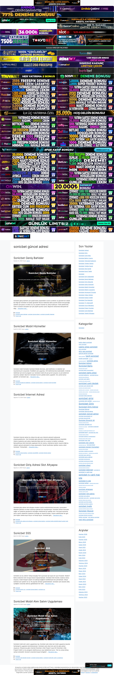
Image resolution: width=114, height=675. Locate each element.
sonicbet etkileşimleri (83, 393)
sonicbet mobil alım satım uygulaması (53, 657)
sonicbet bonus (94, 375)
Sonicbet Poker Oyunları (86, 308)
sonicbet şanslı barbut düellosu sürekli (86, 513)
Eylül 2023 (82, 589)
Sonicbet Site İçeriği (85, 269)
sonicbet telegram (86, 470)
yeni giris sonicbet (86, 520)
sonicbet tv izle (85, 481)
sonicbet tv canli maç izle (89, 476)
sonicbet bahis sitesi (88, 373)
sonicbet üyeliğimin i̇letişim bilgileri (86, 508)
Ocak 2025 (82, 547)
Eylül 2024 (82, 558)
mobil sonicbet (83, 358)
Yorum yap (18, 316)
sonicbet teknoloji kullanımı (84, 467)
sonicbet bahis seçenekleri (86, 370)
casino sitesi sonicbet (88, 347)
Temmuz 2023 (83, 595)
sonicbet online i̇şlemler (83, 449)
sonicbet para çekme (85, 457)
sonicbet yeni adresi (84, 496)
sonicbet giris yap (96, 401)
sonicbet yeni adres (87, 494)
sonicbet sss (41, 589)
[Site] (28, 82)
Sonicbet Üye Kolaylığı (86, 300)
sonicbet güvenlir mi (85, 424)
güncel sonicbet (82, 356)
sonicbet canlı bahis (84, 379)
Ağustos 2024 (83, 560)
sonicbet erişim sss (20, 589)
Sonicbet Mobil (91, 445)
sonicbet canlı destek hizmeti (22, 657)
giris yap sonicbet (85, 351)
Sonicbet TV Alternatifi (86, 303)
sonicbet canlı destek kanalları (85, 387)
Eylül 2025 (82, 537)
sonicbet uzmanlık (82, 487)
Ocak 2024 (82, 579)
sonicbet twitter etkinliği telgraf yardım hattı (57, 521)
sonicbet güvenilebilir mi (85, 416)
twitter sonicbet (83, 517)
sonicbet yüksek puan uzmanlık (85, 500)
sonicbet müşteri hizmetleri (89, 447)
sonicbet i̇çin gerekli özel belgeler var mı (87, 430)
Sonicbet (17, 312)
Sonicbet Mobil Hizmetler (30, 326)
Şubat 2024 (82, 576)
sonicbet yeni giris (84, 498)
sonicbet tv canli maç (85, 472)
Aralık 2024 (82, 550)
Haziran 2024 (83, 566)
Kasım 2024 (82, 552)
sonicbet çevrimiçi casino (86, 504)
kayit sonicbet (92, 356)
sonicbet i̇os (81, 428)
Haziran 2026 (83, 534)
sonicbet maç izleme (86, 443)
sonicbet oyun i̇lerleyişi (83, 453)
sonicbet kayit (83, 432)
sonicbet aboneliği (82, 361)
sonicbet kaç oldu (93, 432)
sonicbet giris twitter (85, 401)
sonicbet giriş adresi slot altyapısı (24, 521)
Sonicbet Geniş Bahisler (29, 258)
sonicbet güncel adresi (34, 314)
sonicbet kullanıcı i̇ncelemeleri (87, 436)
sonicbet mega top (82, 445)
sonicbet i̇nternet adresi (45, 453)
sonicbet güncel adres (86, 411)
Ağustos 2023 (83, 592)
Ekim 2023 (82, 587)
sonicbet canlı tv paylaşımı (84, 389)
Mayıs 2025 (82, 542)
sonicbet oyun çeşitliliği (93, 453)
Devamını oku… (22, 308)
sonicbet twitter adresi (93, 483)
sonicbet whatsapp (86, 489)
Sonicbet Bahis (85, 366)
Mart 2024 (82, 573)
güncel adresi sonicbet (86, 353)
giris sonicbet (82, 349)
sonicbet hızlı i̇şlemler (83, 426)
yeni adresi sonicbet (93, 517)
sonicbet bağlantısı (84, 375)
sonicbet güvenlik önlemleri (47, 314)
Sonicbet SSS (22, 533)
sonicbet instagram (93, 426)
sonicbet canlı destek (88, 383)
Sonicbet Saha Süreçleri (86, 284)
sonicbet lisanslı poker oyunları (85, 438)
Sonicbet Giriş (83, 253)
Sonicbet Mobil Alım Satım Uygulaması (38, 601)
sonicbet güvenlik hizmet (84, 422)
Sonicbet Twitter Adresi (86, 263)
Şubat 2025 (82, 545)
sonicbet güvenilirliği (33, 453)
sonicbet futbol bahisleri (85, 395)
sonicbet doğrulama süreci (94, 391)
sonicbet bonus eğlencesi (84, 377)
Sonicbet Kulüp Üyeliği (86, 297)
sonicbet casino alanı (94, 389)
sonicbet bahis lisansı (83, 368)
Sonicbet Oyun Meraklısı (86, 305)
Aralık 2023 (82, 581)
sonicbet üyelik (85, 506)
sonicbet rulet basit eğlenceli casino (86, 463)
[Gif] (57, 113)
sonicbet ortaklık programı (86, 451)
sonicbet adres (92, 361)
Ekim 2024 (82, 555)
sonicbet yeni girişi (95, 498)
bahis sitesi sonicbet (85, 342)
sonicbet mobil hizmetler (49, 382)
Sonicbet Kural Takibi (85, 271)
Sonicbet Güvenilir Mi (87, 420)
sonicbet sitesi (84, 465)
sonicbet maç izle (84, 440)
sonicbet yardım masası (83, 491)
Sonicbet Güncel (84, 409)
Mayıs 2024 (82, 568)
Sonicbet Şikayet (86, 511)
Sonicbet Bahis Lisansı (86, 258)
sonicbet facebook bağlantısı (22, 382)
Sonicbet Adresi (84, 250)
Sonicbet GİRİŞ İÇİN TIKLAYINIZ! (57, 48)
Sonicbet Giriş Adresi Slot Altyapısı (35, 464)
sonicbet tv (97, 470)
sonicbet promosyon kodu (86, 461)
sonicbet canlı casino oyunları (84, 381)
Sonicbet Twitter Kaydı (86, 266)
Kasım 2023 (82, 584)
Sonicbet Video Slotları (86, 295)
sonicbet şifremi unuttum (85, 515)
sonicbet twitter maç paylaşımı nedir (86, 485)
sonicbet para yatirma (85, 455)
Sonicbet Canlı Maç (85, 255)
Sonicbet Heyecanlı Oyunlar (87, 292)
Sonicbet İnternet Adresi (29, 394)
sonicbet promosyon (84, 459)
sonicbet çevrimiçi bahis (85, 502)
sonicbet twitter (84, 483)
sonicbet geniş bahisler (21, 314)
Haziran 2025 (83, 539)
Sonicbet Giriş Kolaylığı (86, 282)
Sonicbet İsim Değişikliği (86, 276)
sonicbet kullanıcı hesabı (83, 434)
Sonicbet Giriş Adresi (88, 407)
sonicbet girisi (86, 398)
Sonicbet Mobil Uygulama (87, 290)
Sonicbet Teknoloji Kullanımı (87, 261)
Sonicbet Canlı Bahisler (86, 311)
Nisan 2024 (82, 571)
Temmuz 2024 (83, 563)
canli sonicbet (82, 344)
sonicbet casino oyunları (83, 391)
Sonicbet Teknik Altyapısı (86, 313)
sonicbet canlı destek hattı (86, 386)
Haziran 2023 (83, 597)
